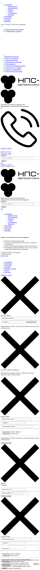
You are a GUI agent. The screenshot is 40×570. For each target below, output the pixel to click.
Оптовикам (8, 16)
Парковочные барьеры (11, 56)
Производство (12, 6)
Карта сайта (4, 256)
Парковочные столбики (13, 31)
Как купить (8, 18)
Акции (10, 11)
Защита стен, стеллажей (13, 68)
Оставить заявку (6, 496)
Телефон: (5, 322)
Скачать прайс (6, 153)
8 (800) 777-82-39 (6, 148)
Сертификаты (12, 13)
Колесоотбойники (12, 60)
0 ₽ (2, 163)
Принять (36, 564)
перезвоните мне (31, 322)
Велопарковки (10, 64)
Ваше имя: (5, 489)
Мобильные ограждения (14, 62)
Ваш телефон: (6, 493)
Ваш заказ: (5, 548)
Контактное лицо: (8, 318)
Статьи (6, 270)
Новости (11, 9)
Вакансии (11, 14)
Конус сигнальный (12, 58)
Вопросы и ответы (10, 269)
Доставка (7, 19)
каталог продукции (8, 26)
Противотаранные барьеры (15, 29)
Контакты (7, 21)
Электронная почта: (8, 426)
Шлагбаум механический (14, 71)
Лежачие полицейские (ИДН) (15, 66)
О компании (8, 4)
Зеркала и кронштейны (13, 69)
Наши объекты (13, 8)
